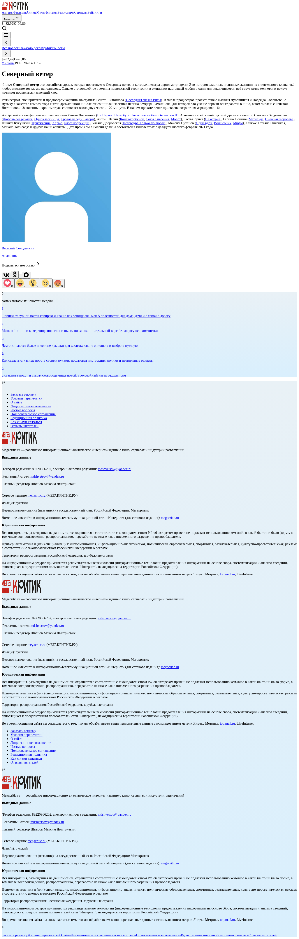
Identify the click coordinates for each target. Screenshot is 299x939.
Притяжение (41, 123)
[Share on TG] (20, 276)
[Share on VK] (6, 276)
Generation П (167, 115)
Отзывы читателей (25, 426)
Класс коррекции (76, 123)
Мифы (238, 123)
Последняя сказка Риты (143, 100)
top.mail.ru (227, 574)
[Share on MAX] (26, 275)
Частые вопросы (23, 410)
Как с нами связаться (26, 422)
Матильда (256, 119)
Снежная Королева (279, 119)
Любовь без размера (18, 119)
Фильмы (9, 19)
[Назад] (6, 42)
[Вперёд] (6, 53)
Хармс (57, 123)
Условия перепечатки (26, 398)
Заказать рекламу (33, 48)
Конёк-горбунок (132, 119)
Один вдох (204, 123)
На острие (212, 119)
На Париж (105, 115)
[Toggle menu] (6, 35)
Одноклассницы (46, 119)
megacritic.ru (37, 495)
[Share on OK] (15, 275)
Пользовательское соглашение (33, 414)
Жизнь (51, 48)
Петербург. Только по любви (135, 115)
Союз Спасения (157, 119)
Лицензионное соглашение (31, 406)
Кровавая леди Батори (77, 119)
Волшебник (222, 123)
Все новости (11, 48)
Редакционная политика (29, 418)
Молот (176, 119)
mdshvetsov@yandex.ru (114, 469)
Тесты (60, 48)
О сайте (16, 402)
